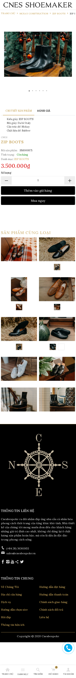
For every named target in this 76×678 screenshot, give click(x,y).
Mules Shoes (57, 369)
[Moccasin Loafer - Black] (53, 347)
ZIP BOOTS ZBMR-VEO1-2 (57, 399)
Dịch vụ (6, 602)
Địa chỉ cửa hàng (11, 594)
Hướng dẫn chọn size (14, 609)
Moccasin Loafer (57, 294)
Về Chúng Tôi (10, 587)
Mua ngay (38, 201)
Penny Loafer (19, 294)
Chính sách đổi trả (51, 609)
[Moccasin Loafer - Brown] (61, 347)
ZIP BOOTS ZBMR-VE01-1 (19, 399)
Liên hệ (44, 617)
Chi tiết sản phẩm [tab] (18, 110)
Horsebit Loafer (57, 254)
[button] (65, 54)
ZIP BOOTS (21, 159)
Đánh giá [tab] (43, 110)
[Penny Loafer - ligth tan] (19, 307)
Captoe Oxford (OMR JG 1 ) (19, 249)
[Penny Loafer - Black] (19, 347)
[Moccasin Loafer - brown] (57, 307)
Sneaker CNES (19, 369)
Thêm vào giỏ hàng (38, 190)
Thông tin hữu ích (12, 625)
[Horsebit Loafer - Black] (57, 267)
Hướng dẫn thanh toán (53, 594)
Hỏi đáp (6, 617)
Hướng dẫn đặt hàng (52, 587)
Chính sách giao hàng (53, 602)
